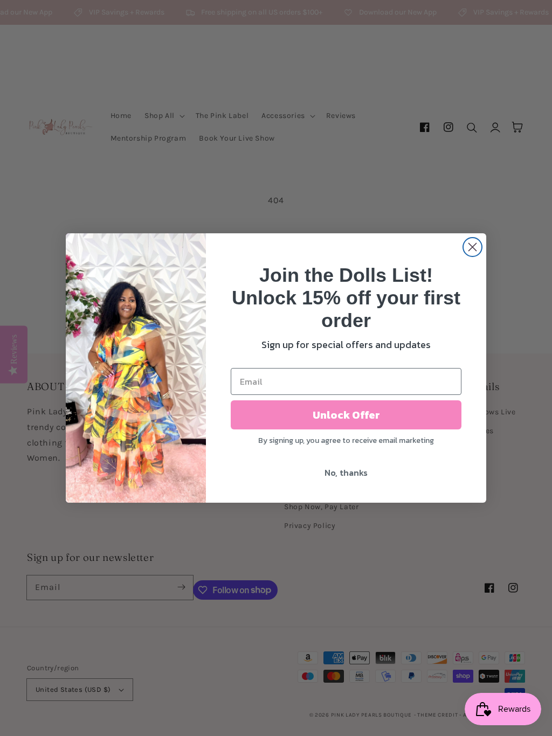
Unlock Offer (346, 415)
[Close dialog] (472, 247)
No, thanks (346, 472)
